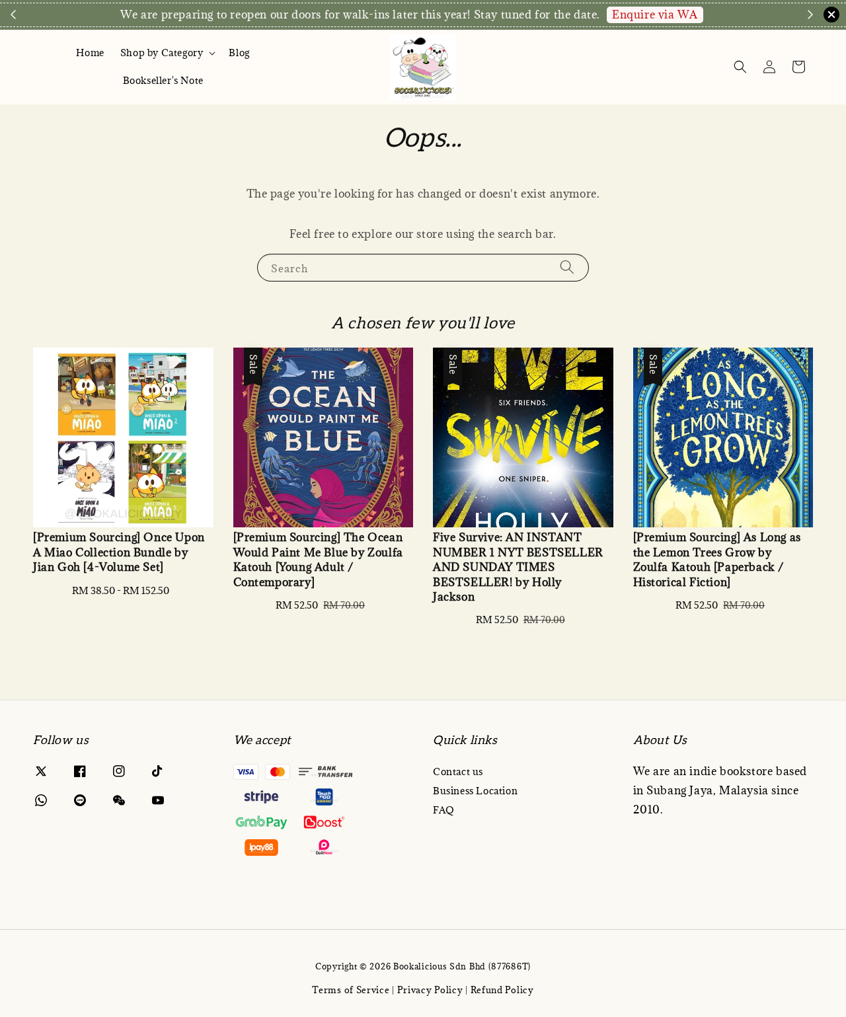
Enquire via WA (654, 14)
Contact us (458, 772)
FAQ (444, 810)
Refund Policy (502, 990)
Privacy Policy (430, 990)
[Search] (567, 267)
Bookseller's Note (163, 80)
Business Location (475, 790)
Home (90, 52)
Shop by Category (162, 53)
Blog (239, 52)
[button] (740, 66)
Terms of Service (350, 990)
